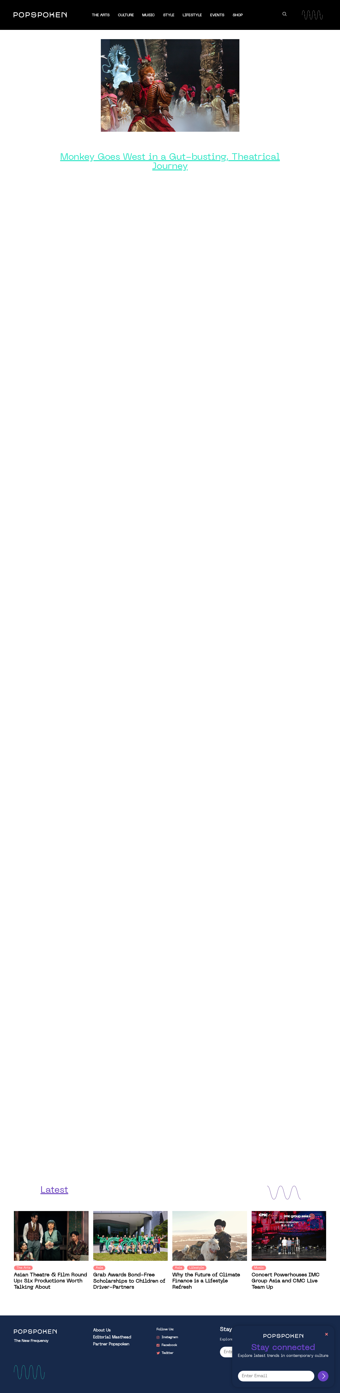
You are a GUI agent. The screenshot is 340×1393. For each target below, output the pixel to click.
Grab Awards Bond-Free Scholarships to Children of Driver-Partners (129, 1281)
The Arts (101, 15)
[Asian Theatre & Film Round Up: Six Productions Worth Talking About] (51, 1235)
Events (217, 15)
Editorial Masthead (112, 1337)
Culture (126, 15)
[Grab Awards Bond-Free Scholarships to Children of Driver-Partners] (130, 1235)
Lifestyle (192, 15)
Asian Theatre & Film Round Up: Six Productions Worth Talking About (50, 1281)
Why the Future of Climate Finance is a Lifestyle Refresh (206, 1281)
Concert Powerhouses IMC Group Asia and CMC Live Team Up (286, 1281)
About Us (102, 1330)
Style (168, 15)
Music (148, 15)
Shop (238, 15)
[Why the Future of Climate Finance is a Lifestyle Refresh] (209, 1235)
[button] (284, 14)
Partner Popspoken (111, 1344)
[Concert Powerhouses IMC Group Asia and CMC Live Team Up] (289, 1235)
